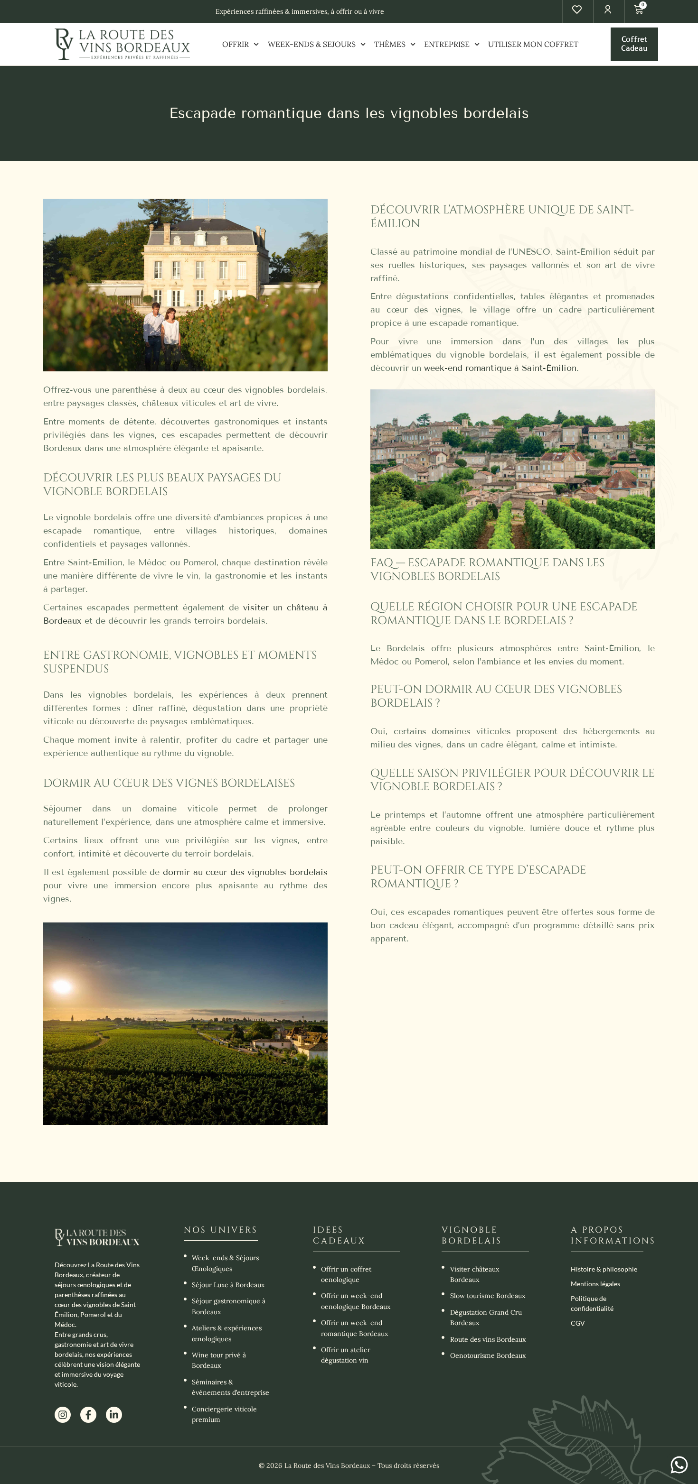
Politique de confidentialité (592, 1303)
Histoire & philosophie (604, 1269)
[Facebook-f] (88, 1415)
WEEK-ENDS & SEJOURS (312, 44)
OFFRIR (235, 44)
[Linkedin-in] (114, 1415)
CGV (578, 1323)
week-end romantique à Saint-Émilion (500, 368)
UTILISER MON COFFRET (533, 44)
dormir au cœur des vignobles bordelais (245, 872)
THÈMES (390, 44)
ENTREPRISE (447, 44)
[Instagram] (63, 1415)
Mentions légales (595, 1284)
